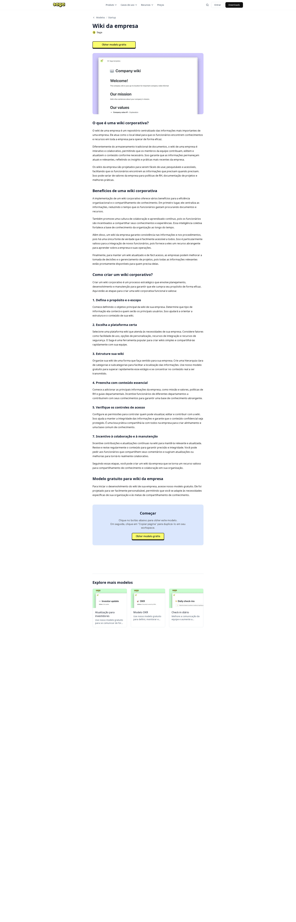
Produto (110, 4)
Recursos (145, 4)
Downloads (234, 4)
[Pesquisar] (207, 5)
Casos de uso (127, 4)
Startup (112, 17)
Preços (160, 4)
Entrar (217, 4)
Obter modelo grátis (114, 44)
